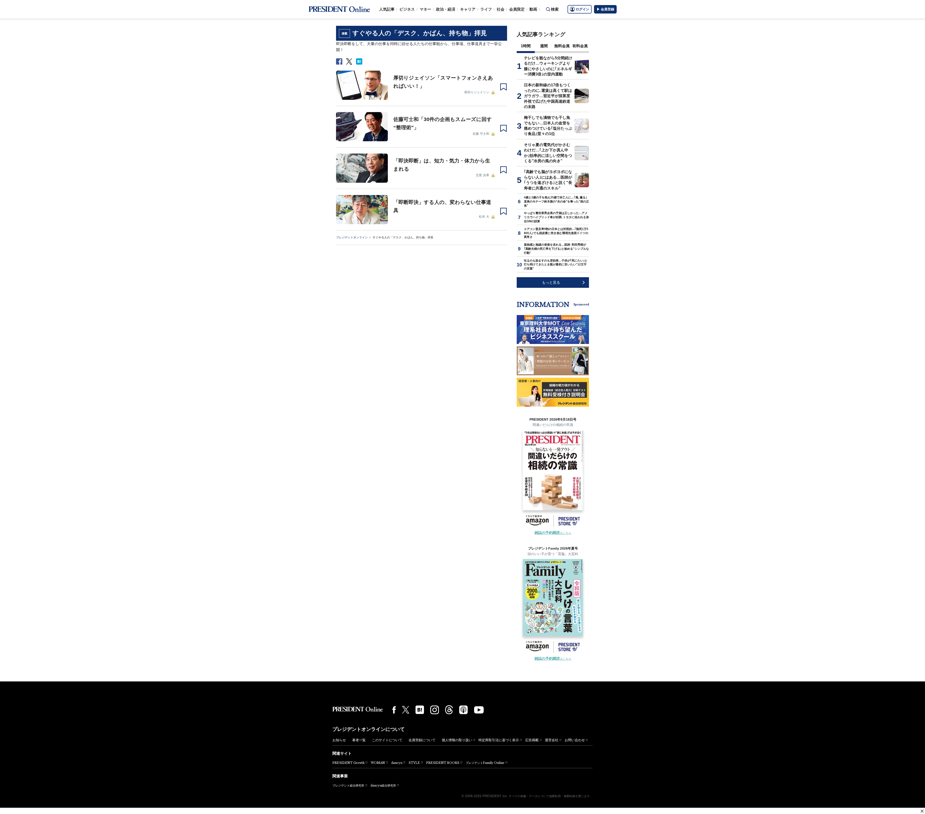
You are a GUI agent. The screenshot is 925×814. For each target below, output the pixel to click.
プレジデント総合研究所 (348, 785)
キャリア (468, 9)
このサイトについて (387, 740)
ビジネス (407, 9)
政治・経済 (445, 9)
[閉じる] (922, 811)
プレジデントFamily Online (485, 763)
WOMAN (378, 763)
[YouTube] (479, 710)
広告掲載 (532, 740)
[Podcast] (463, 709)
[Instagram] (434, 710)
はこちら (553, 533)
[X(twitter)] (405, 709)
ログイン (582, 9)
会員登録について (422, 740)
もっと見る (551, 282)
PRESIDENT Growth (348, 763)
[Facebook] (394, 709)
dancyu (396, 763)
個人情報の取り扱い (457, 740)
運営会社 (551, 740)
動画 (533, 9)
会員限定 (517, 9)
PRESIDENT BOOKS (442, 763)
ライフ (486, 9)
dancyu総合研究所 (383, 785)
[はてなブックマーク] (420, 710)
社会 (500, 9)
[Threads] (449, 709)
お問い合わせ (575, 740)
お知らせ (339, 740)
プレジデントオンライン (352, 237)
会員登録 (607, 9)
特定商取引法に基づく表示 (498, 740)
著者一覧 (359, 740)
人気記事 (387, 9)
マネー (425, 9)
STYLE (414, 763)
